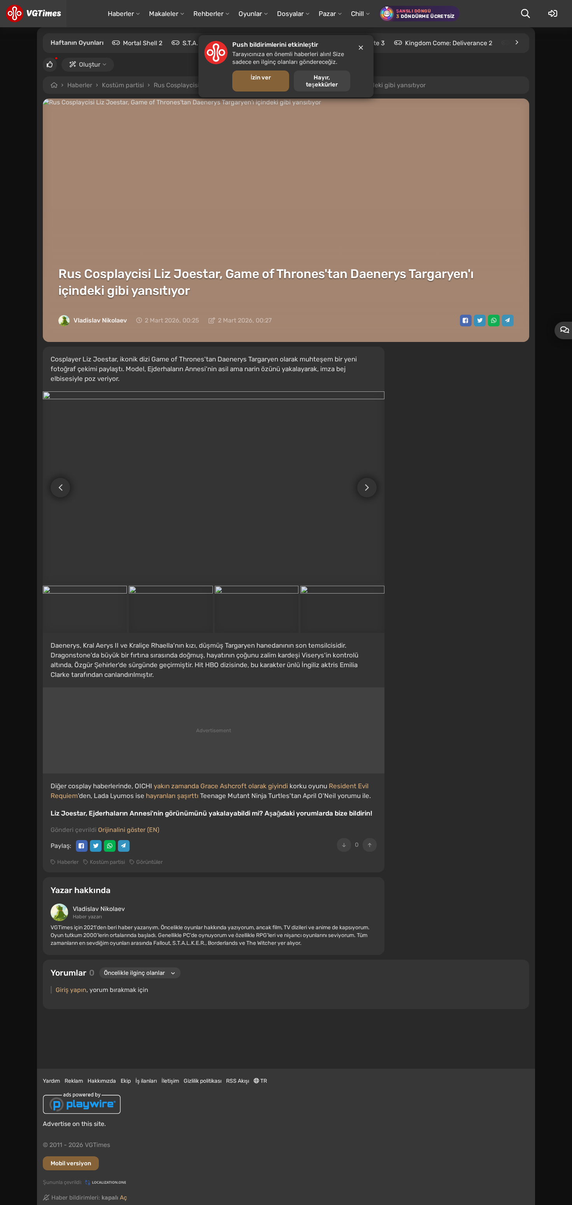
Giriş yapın (71, 990)
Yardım (51, 1081)
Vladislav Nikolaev (100, 320)
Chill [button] (357, 14)
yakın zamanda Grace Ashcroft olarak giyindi (221, 786)
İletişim (170, 1081)
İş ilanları (146, 1081)
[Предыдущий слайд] (56, 487)
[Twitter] (480, 320)
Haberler (79, 85)
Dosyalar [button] (290, 14)
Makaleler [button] (163, 14)
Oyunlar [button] (250, 14)
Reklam (74, 1081)
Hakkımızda (102, 1081)
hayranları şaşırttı (172, 796)
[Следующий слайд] (370, 487)
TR (263, 1081)
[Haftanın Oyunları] (516, 42)
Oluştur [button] (89, 64)
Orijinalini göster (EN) (128, 829)
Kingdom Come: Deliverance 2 (448, 43)
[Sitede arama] (525, 13)
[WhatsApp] (494, 320)
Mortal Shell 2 (142, 43)
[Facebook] (466, 320)
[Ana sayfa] (33, 13)
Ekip (126, 1081)
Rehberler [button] (208, 14)
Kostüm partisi (123, 85)
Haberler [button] (121, 14)
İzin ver (261, 77)
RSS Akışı (237, 1081)
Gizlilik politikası (202, 1081)
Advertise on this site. (74, 1123)
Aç (123, 1197)
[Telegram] (508, 320)
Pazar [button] (327, 14)
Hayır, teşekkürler (322, 81)
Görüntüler (149, 862)
